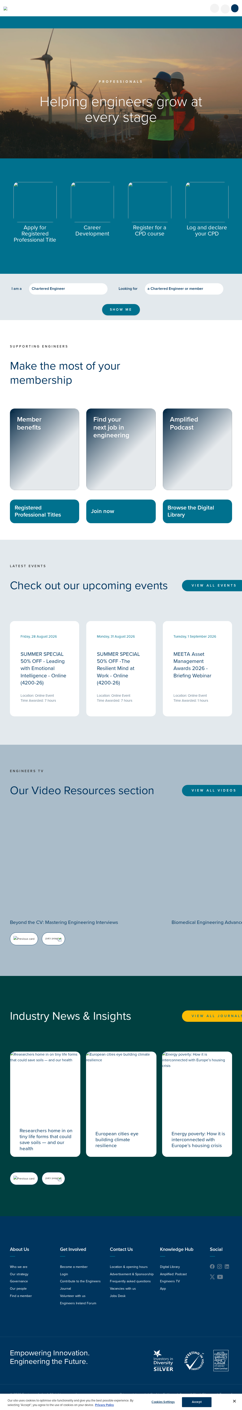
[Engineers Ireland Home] (5, 8)
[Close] (234, 1401)
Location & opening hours (129, 1267)
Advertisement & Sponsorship (132, 1274)
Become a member (74, 1267)
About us (19, 1249)
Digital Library (170, 1267)
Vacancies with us (123, 1289)
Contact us (121, 1249)
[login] (214, 8)
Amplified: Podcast (173, 1274)
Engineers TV (170, 1281)
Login (64, 1274)
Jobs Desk (117, 1296)
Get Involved (73, 1249)
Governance (19, 1281)
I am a (17, 288)
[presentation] (24, 938)
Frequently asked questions (130, 1281)
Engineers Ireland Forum (78, 1303)
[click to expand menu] (234, 8)
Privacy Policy (104, 1405)
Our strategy (19, 1274)
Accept (197, 1402)
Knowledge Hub (177, 1249)
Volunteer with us (73, 1296)
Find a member (21, 1296)
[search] (225, 8)
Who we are (18, 1267)
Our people (18, 1289)
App (163, 1289)
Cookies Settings (163, 1402)
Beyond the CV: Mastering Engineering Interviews (64, 922)
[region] (121, 1402)
